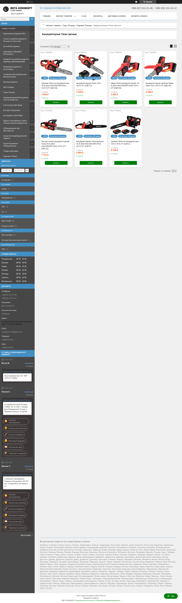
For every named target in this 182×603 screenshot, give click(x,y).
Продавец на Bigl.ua (91, 598)
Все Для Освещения (11, 110)
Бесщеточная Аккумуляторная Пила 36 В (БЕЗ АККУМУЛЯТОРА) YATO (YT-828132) (55, 145)
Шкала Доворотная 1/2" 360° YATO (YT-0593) (15, 377)
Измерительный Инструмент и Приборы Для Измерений (16, 60)
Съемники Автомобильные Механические (15, 75)
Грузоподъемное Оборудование (10, 144)
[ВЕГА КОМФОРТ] (17, 9)
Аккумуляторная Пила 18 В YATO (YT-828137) (88, 84)
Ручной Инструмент (11, 46)
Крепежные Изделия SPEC (14, 33)
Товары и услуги (8, 28)
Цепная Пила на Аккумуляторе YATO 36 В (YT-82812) (125, 142)
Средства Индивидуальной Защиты (15, 137)
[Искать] (32, 19)
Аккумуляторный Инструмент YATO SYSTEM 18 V (15, 98)
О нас (83, 16)
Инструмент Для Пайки (13, 115)
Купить (56, 102)
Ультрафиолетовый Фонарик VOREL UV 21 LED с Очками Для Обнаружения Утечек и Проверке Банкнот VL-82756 (16, 408)
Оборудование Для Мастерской (11, 129)
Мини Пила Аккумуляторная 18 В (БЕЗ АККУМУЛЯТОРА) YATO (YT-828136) (125, 85)
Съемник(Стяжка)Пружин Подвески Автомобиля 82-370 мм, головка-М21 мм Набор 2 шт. (16, 482)
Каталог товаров (64, 16)
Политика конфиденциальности (108, 600)
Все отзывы (26, 535)
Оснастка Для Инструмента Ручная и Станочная (15, 40)
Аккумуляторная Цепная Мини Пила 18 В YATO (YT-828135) (159, 84)
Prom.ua (103, 596)
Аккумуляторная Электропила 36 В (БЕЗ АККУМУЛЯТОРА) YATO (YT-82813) (90, 143)
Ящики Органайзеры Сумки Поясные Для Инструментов (15, 121)
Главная (46, 16)
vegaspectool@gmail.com (12, 332)
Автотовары (8, 87)
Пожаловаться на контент (85, 600)
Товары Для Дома (10, 151)
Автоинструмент (10, 82)
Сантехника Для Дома (12, 105)
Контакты (98, 16)
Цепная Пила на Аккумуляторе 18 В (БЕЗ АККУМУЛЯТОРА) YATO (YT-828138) (55, 85)
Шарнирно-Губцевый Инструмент (12, 52)
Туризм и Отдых (10, 156)
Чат (173, 596)
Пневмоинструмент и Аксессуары (12, 68)
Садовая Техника (84, 25)
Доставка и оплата (117, 16)
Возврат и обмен (139, 16)
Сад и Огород (9, 92)
